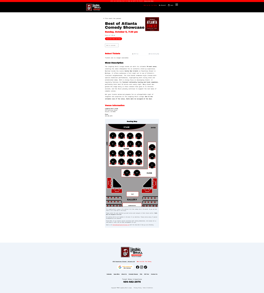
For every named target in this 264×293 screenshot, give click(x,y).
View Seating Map (154, 54)
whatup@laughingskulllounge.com (121, 225)
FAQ (141, 274)
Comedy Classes (133, 274)
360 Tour (135, 54)
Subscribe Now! (149, 1)
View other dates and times (113, 38)
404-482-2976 (132, 281)
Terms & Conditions (148, 287)
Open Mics (117, 274)
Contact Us (154, 274)
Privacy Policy (137, 287)
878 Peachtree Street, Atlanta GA (124, 261)
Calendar (109, 274)
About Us (124, 274)
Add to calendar (111, 45)
